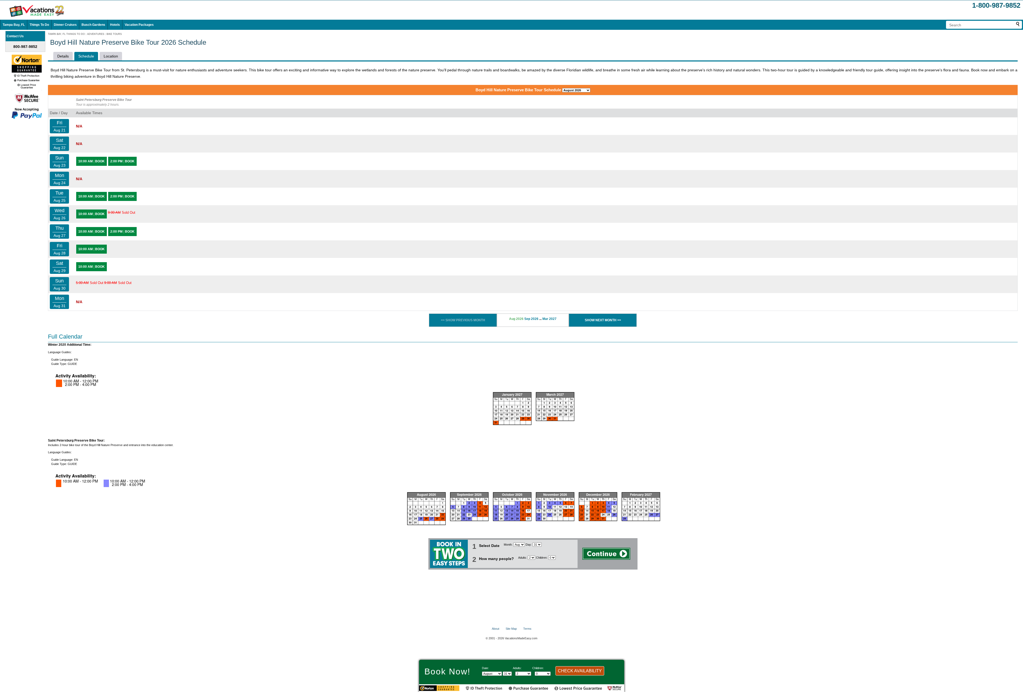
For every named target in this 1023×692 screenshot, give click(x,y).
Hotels (115, 25)
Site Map (511, 628)
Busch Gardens (93, 25)
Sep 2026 (531, 319)
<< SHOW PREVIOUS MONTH (463, 320)
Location (111, 56)
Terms (527, 628)
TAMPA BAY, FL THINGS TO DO (66, 34)
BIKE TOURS (114, 34)
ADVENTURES (95, 34)
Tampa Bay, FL (14, 25)
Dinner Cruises (65, 25)
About (495, 628)
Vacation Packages (139, 25)
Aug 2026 (516, 319)
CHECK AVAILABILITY (580, 671)
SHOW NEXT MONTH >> (603, 320)
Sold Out (121, 213)
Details (63, 56)
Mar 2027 (549, 319)
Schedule (86, 56)
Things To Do (39, 25)
